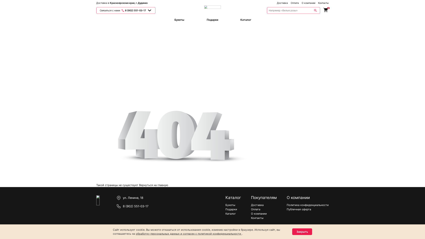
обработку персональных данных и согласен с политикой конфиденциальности (189, 233)
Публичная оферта (299, 209)
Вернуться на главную (153, 185)
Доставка (282, 3)
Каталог (230, 213)
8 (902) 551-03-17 (135, 206)
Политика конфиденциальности (308, 205)
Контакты (323, 3)
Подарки (231, 209)
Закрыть (302, 231)
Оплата (295, 3)
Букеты (230, 205)
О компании (308, 3)
